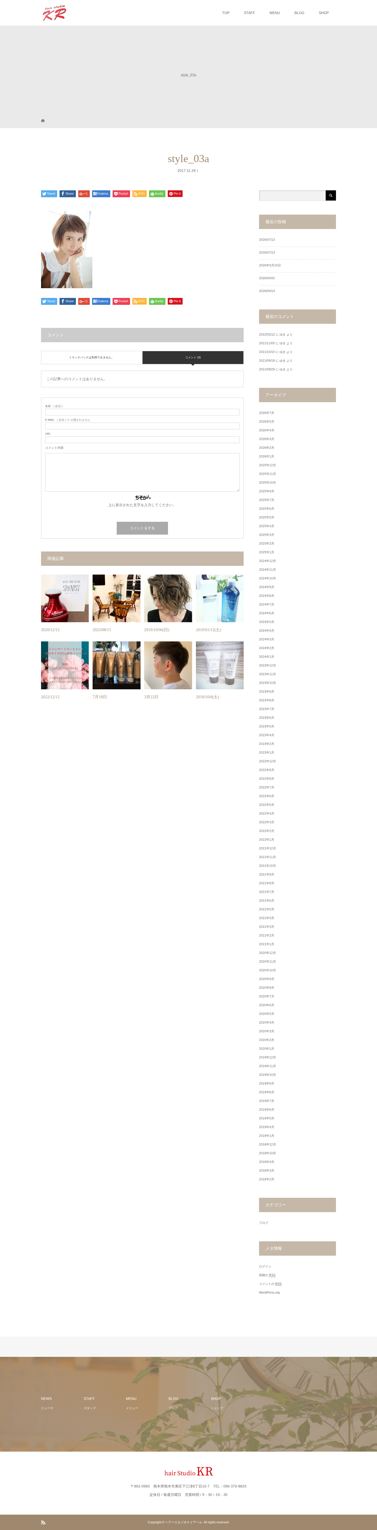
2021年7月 (266, 892)
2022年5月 (266, 805)
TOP (226, 13)
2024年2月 (266, 648)
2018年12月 (267, 1144)
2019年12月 (267, 1057)
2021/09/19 (267, 360)
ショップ (217, 1408)
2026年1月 (266, 456)
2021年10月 (267, 866)
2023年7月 (266, 709)
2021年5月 (266, 909)
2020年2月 (266, 1040)
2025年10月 (267, 482)
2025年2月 (266, 543)
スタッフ (90, 1408)
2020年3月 (266, 1031)
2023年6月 (266, 718)
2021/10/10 (267, 352)
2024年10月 (267, 578)
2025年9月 (266, 491)
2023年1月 (266, 752)
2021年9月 (266, 874)
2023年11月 (267, 674)
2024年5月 (266, 622)
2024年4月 (266, 630)
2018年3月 (266, 1170)
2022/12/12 (50, 697)
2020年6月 (266, 1005)
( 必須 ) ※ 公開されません (67, 420)
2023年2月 (266, 744)
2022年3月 (266, 822)
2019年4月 (266, 1127)
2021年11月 (267, 857)
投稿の (267, 1275)
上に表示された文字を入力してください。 (142, 505)
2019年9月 (266, 1083)
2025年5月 (266, 517)
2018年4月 (266, 1162)
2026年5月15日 (270, 265)
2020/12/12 (50, 630)
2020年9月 (266, 979)
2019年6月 (266, 1109)
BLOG (299, 13)
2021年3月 (266, 927)
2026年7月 (266, 413)
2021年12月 (267, 848)
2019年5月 (266, 1118)
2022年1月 (266, 839)
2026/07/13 (267, 240)
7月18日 (100, 697)
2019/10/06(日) (156, 630)
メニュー (132, 1408)
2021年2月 (266, 935)
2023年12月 (267, 665)
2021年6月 (266, 900)
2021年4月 (266, 918)
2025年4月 (266, 526)
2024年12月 (267, 561)
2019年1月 (266, 1136)
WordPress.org (269, 1292)
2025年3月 (266, 535)
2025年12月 (267, 465)
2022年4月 (266, 813)
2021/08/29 (267, 369)
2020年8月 (266, 988)
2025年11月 (267, 474)
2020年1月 (266, 1048)
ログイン (265, 1266)
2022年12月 (267, 761)
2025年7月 (266, 500)
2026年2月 (266, 448)
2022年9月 (266, 770)
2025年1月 (266, 552)
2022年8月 (266, 778)
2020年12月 (267, 953)
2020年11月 (267, 961)
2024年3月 (266, 639)
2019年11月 (267, 1066)
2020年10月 (267, 970)
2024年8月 (266, 596)
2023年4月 (266, 735)
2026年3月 (266, 439)
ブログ (263, 1223)
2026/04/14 (267, 291)
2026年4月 (266, 430)
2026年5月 (266, 421)
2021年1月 (266, 944)
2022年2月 (266, 831)
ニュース (47, 1408)
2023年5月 (266, 726)
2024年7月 (266, 604)
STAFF (249, 13)
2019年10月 (267, 1075)
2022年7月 (266, 787)
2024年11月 (267, 569)
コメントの (270, 1284)
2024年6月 (266, 613)
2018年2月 (266, 1179)
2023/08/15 (102, 630)
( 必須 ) (54, 406)
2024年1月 (266, 657)
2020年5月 (266, 1014)
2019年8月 (266, 1092)
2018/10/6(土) (207, 697)
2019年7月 (266, 1101)
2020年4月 (266, 1022)
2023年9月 (266, 691)
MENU (275, 13)
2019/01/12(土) (208, 630)
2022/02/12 (267, 334)
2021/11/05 (267, 343)
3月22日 (151, 697)
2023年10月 (267, 683)
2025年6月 (266, 509)
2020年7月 (266, 996)
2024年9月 (266, 587)
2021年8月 (266, 883)
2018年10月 (267, 1153)
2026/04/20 (267, 278)
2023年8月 (266, 700)
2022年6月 (266, 796)
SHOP (324, 13)
